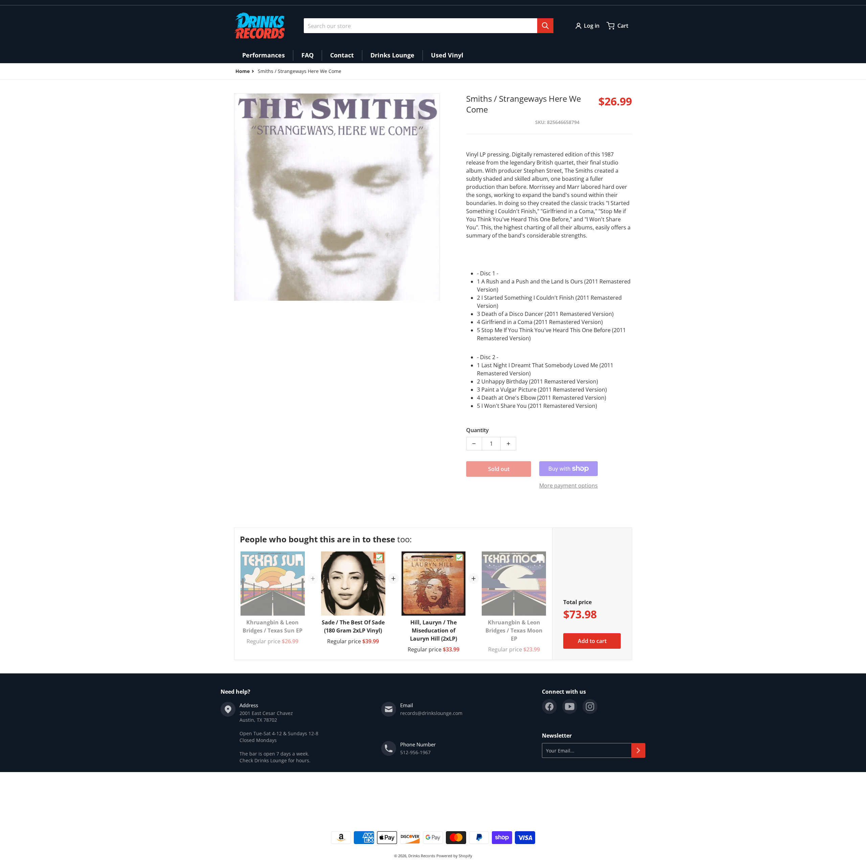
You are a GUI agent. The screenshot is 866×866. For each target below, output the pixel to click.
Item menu (246, 796)
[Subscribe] (638, 750)
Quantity (477, 430)
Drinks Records (421, 855)
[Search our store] (545, 25)
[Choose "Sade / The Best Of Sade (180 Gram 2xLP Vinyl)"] (379, 557)
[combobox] (428, 25)
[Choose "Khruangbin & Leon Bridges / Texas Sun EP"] (298, 557)
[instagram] (590, 706)
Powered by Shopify (454, 855)
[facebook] (549, 706)
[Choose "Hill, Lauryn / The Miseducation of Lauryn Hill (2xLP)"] (459, 557)
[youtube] (569, 706)
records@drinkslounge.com (431, 713)
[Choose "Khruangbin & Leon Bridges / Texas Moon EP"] (540, 557)
